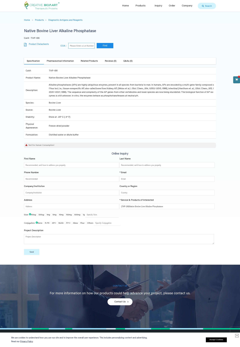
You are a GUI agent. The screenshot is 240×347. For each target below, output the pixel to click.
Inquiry (158, 6)
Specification (33, 61)
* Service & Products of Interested (137, 200)
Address (28, 200)
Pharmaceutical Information (60, 61)
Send (32, 252)
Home (125, 6)
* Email (123, 172)
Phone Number (31, 172)
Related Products (89, 61)
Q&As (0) (127, 61)
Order (172, 6)
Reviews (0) (110, 61)
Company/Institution (34, 186)
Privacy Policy (26, 342)
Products (140, 6)
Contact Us (120, 302)
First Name (29, 159)
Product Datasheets (39, 44)
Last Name (125, 159)
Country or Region (128, 186)
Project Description (33, 230)
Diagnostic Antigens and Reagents (65, 20)
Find (105, 45)
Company (187, 6)
